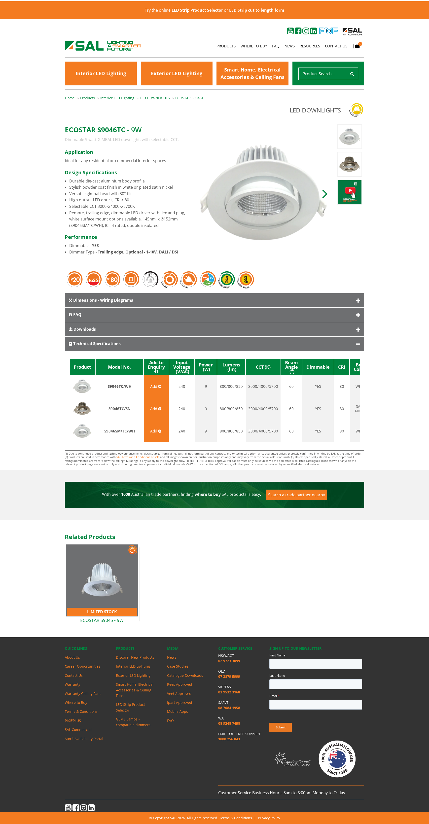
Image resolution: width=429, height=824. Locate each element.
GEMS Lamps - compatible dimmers (133, 722)
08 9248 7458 (229, 723)
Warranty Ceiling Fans (83, 693)
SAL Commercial (78, 729)
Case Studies (177, 666)
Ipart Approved (179, 702)
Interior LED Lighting (100, 73)
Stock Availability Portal (84, 738)
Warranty (72, 684)
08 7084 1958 (229, 707)
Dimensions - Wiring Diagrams (102, 300)
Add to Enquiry (156, 365)
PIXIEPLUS (73, 720)
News (290, 45)
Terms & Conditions (81, 711)
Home (70, 98)
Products (226, 45)
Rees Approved (179, 684)
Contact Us (336, 45)
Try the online (184, 10)
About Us (72, 657)
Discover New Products (135, 657)
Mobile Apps (177, 711)
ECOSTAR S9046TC (190, 98)
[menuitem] (72, 98)
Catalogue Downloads (185, 675)
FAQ (276, 45)
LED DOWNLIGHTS (155, 98)
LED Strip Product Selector (130, 707)
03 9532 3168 (229, 692)
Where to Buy (254, 45)
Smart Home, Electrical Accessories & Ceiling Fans (252, 73)
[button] (325, 193)
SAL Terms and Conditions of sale (137, 457)
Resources (310, 45)
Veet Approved (179, 693)
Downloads (84, 329)
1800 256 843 (229, 739)
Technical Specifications (96, 343)
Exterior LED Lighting (176, 73)
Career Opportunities (82, 666)
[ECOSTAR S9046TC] (264, 193)
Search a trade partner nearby (296, 495)
